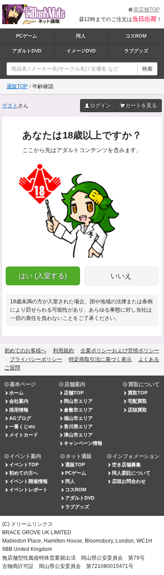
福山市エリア (78, 418)
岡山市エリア (78, 401)
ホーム (16, 392)
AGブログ (20, 418)
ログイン (100, 106)
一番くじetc (22, 426)
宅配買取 (137, 401)
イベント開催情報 (28, 481)
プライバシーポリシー (36, 359)
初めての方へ (23, 473)
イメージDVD (81, 50)
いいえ (121, 276)
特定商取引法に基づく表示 (100, 359)
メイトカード (23, 434)
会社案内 (18, 401)
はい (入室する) (43, 276)
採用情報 (18, 409)
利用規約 (63, 351)
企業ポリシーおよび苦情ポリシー (119, 351)
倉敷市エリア (78, 409)
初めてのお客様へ (25, 351)
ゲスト (10, 106)
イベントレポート (28, 489)
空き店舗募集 (126, 464)
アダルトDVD (27, 50)
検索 (147, 69)
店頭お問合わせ (129, 481)
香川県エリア (78, 426)
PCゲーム (26, 36)
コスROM (75, 489)
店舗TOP (74, 392)
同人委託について (131, 473)
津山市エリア (78, 434)
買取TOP (137, 392)
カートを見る (141, 106)
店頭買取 (137, 409)
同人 (81, 36)
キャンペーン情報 (83, 443)
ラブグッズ (77, 506)
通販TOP (17, 86)
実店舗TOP (146, 10)
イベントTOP (23, 464)
